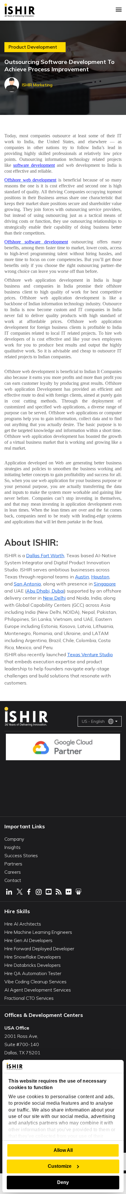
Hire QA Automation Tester (32, 973)
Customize (59, 1166)
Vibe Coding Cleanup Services (35, 981)
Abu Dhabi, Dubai (45, 591)
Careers (12, 872)
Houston (100, 577)
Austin (82, 577)
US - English (93, 721)
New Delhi (54, 598)
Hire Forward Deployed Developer (39, 948)
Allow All (63, 1150)
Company (14, 839)
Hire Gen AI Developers (28, 940)
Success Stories (21, 855)
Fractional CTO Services (29, 998)
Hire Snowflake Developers (32, 957)
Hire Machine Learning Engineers (38, 932)
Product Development (32, 47)
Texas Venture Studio (90, 654)
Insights (12, 847)
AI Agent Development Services (37, 990)
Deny (63, 1182)
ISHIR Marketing (37, 85)
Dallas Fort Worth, (45, 555)
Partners (13, 864)
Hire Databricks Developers (32, 965)
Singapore (105, 584)
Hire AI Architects (22, 924)
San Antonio (27, 584)
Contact (12, 880)
